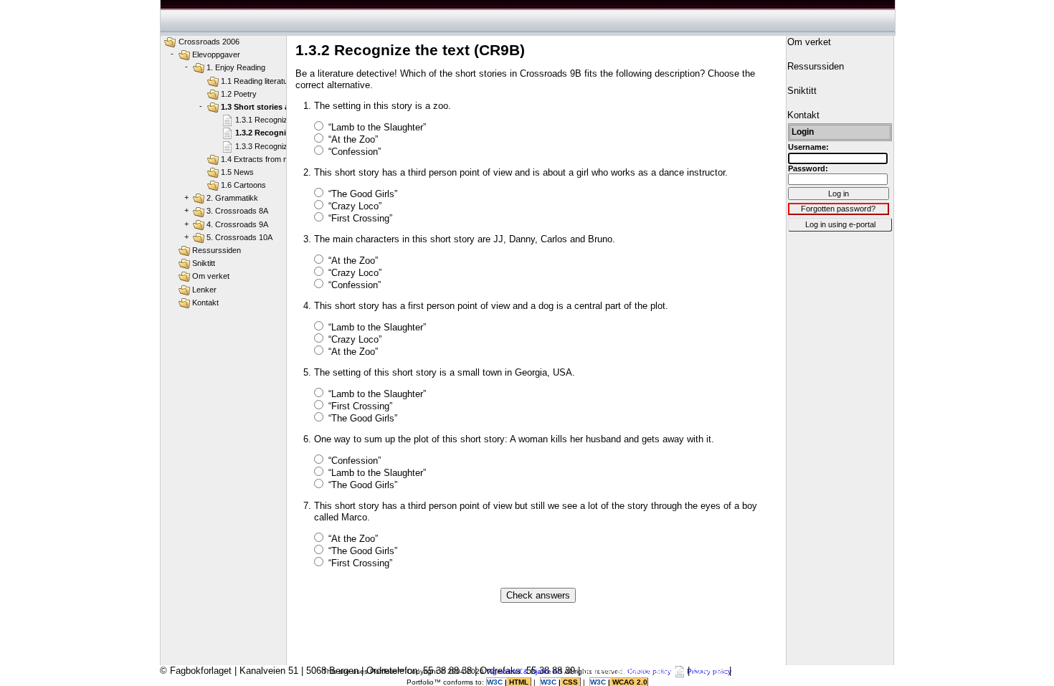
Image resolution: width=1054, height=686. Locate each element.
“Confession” (354, 151)
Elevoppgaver (216, 54)
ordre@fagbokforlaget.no (634, 670)
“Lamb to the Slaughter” (377, 127)
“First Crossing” (360, 218)
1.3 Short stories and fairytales (278, 107)
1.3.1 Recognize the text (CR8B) (291, 119)
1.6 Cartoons (243, 185)
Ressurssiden (216, 250)
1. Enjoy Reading (235, 67)
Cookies (709, 670)
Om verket (210, 276)
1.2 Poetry (239, 94)
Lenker (204, 289)
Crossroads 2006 (209, 41)
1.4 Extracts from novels (263, 159)
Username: (808, 147)
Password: (808, 168)
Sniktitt (203, 263)
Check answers (538, 595)
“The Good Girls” (362, 194)
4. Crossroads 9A (237, 224)
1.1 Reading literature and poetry (277, 81)
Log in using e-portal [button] (840, 224)
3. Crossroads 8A (237, 210)
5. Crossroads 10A (239, 237)
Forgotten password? (838, 208)
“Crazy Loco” (354, 206)
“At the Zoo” (353, 139)
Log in (838, 193)
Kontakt (205, 302)
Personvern (758, 670)
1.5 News (237, 172)
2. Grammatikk (232, 198)
